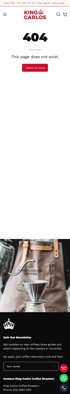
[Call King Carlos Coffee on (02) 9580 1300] (64, 388)
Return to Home (35, 68)
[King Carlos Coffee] (35, 14)
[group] (35, 3)
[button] (58, 14)
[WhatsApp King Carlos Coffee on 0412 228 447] (64, 378)
